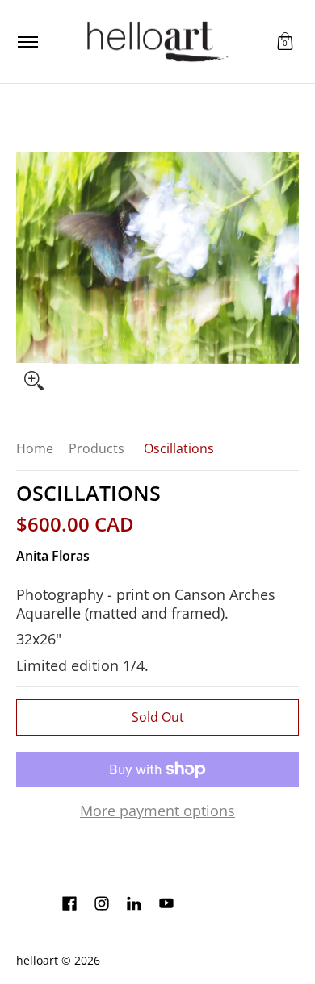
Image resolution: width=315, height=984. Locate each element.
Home (34, 448)
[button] (285, 41)
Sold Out (158, 717)
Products (96, 448)
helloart (37, 960)
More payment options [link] (157, 811)
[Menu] (27, 41)
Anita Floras (53, 556)
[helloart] (155, 41)
